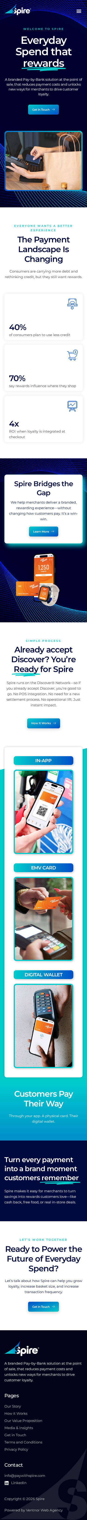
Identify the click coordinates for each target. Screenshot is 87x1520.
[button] (79, 11)
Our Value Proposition (23, 1420)
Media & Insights (18, 1428)
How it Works (15, 1413)
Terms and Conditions (23, 1442)
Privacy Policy (16, 1449)
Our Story (12, 1406)
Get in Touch (15, 1435)
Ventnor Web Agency (44, 1510)
